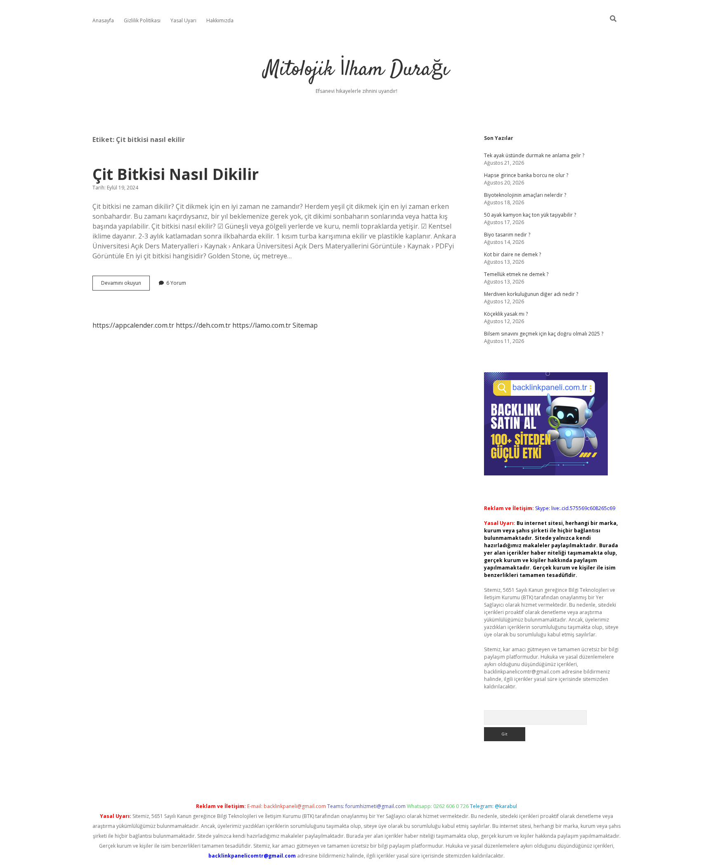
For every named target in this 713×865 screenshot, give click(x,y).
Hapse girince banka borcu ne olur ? (526, 175)
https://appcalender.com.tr (133, 325)
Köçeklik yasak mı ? (506, 313)
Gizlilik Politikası (142, 20)
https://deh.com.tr (203, 325)
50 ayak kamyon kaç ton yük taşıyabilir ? (530, 214)
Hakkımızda (220, 20)
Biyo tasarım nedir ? (507, 234)
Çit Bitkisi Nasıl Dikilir (175, 173)
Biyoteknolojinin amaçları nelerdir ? (525, 195)
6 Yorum (176, 282)
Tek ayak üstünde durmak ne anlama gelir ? (534, 155)
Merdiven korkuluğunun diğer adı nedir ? (531, 294)
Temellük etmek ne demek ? (516, 274)
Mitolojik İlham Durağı (356, 70)
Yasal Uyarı (183, 20)
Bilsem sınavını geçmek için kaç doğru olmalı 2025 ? (543, 333)
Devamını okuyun (125, 285)
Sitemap (305, 325)
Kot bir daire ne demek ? (512, 254)
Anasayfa (103, 20)
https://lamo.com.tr (261, 325)
